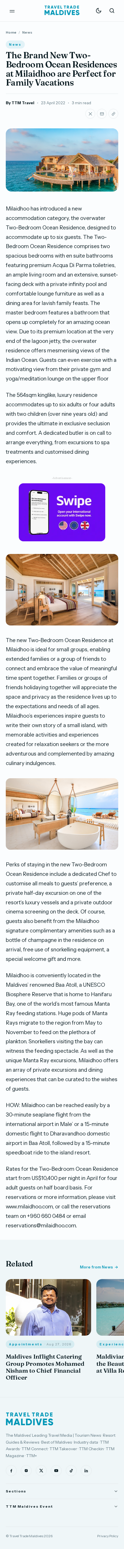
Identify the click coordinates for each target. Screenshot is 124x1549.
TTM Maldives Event (29, 1506)
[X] (41, 1470)
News (27, 32)
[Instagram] (26, 1470)
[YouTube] (56, 1470)
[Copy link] (113, 114)
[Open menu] (12, 10)
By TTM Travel (20, 103)
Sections (16, 1491)
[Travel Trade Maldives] (29, 1419)
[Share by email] (102, 114)
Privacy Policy (107, 1536)
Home (11, 32)
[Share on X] (90, 114)
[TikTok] (71, 1470)
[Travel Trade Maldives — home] (62, 10)
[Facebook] (11, 1470)
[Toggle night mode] (98, 10)
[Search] (112, 10)
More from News (96, 1267)
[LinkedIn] (86, 1470)
